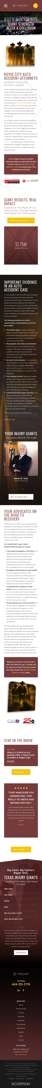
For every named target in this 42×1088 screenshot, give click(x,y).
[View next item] (23, 187)
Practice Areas (21, 1009)
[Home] (20, 5)
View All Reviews (19, 849)
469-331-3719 (21, 984)
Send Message (21, 952)
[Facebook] (23, 990)
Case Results (21, 1024)
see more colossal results (19, 220)
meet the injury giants (19, 497)
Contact (21, 1040)
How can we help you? (13, 919)
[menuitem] (11, 1078)
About (21, 1005)
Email (6, 907)
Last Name (8, 895)
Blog (21, 1036)
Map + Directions (21, 1054)
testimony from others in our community (20, 368)
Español (21, 1032)
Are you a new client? (13, 913)
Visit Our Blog (19, 772)
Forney (21, 1013)
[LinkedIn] (19, 990)
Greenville (21, 1016)
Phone (6, 901)
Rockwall (21, 1020)
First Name (8, 889)
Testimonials (21, 1028)
